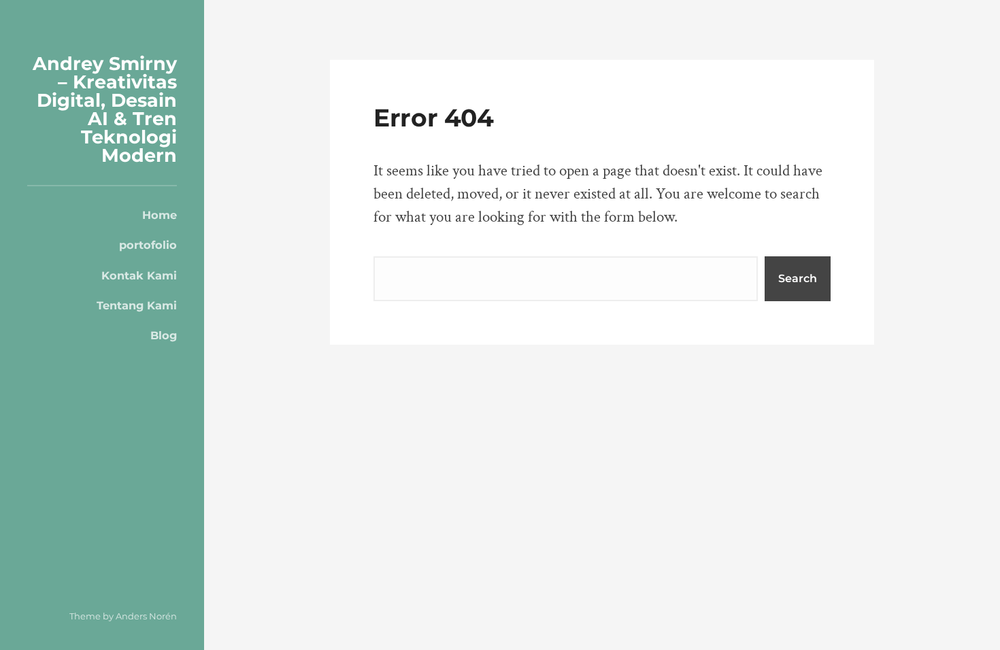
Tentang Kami (137, 305)
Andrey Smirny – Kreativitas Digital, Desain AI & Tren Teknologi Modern (105, 109)
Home (159, 215)
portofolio (148, 245)
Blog (163, 335)
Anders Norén (146, 616)
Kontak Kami (139, 275)
